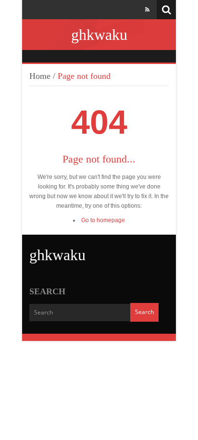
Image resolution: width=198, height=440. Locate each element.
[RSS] (147, 9)
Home (39, 76)
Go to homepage (103, 220)
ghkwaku (99, 34)
